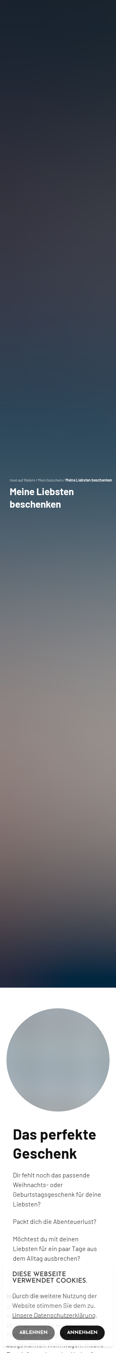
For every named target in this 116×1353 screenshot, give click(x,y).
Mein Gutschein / (51, 480)
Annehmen (82, 1332)
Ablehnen (33, 1332)
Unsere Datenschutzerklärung (54, 1315)
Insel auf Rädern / (24, 480)
